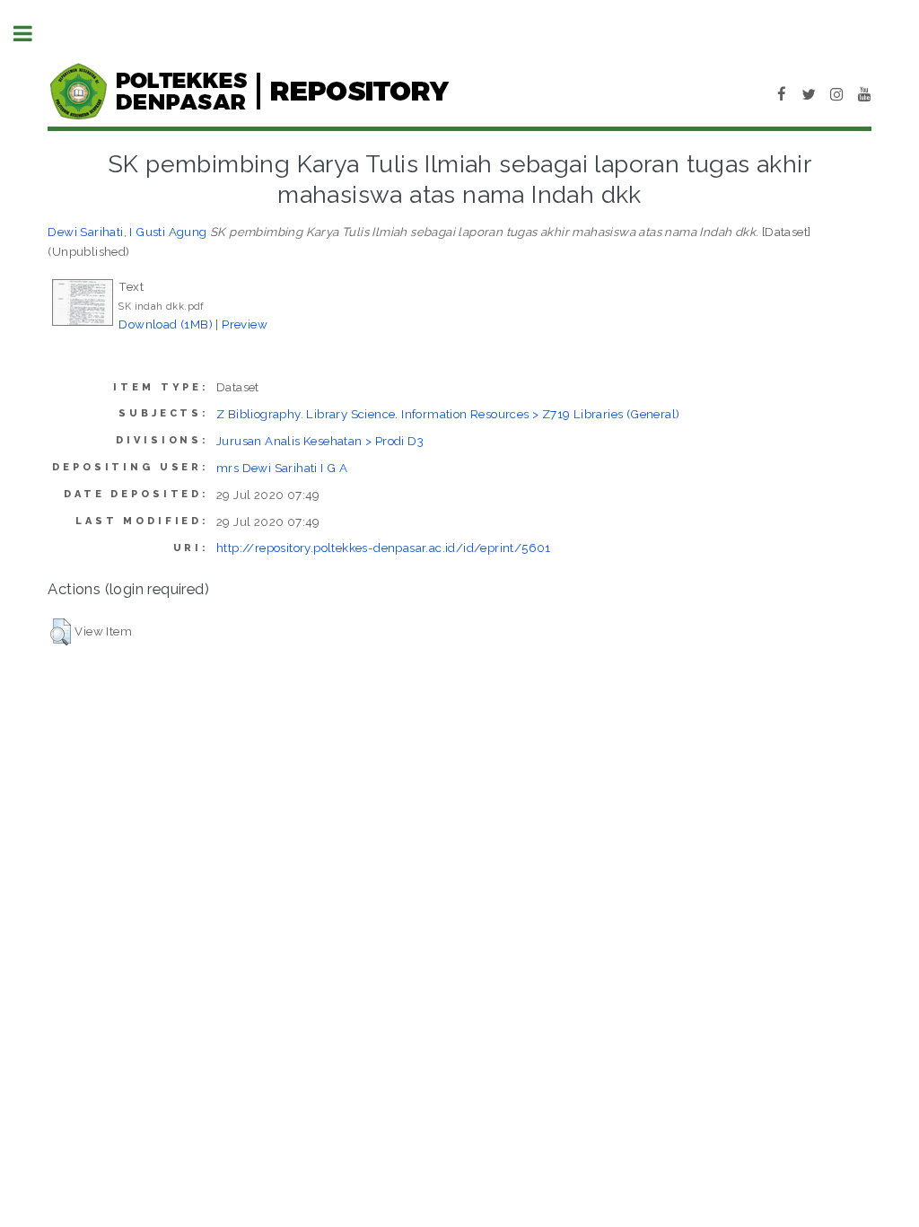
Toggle (32, 33)
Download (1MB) (165, 324)
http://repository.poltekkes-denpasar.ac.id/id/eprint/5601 (383, 547)
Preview (244, 324)
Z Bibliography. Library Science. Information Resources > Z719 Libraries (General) (447, 414)
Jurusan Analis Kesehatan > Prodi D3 (320, 441)
